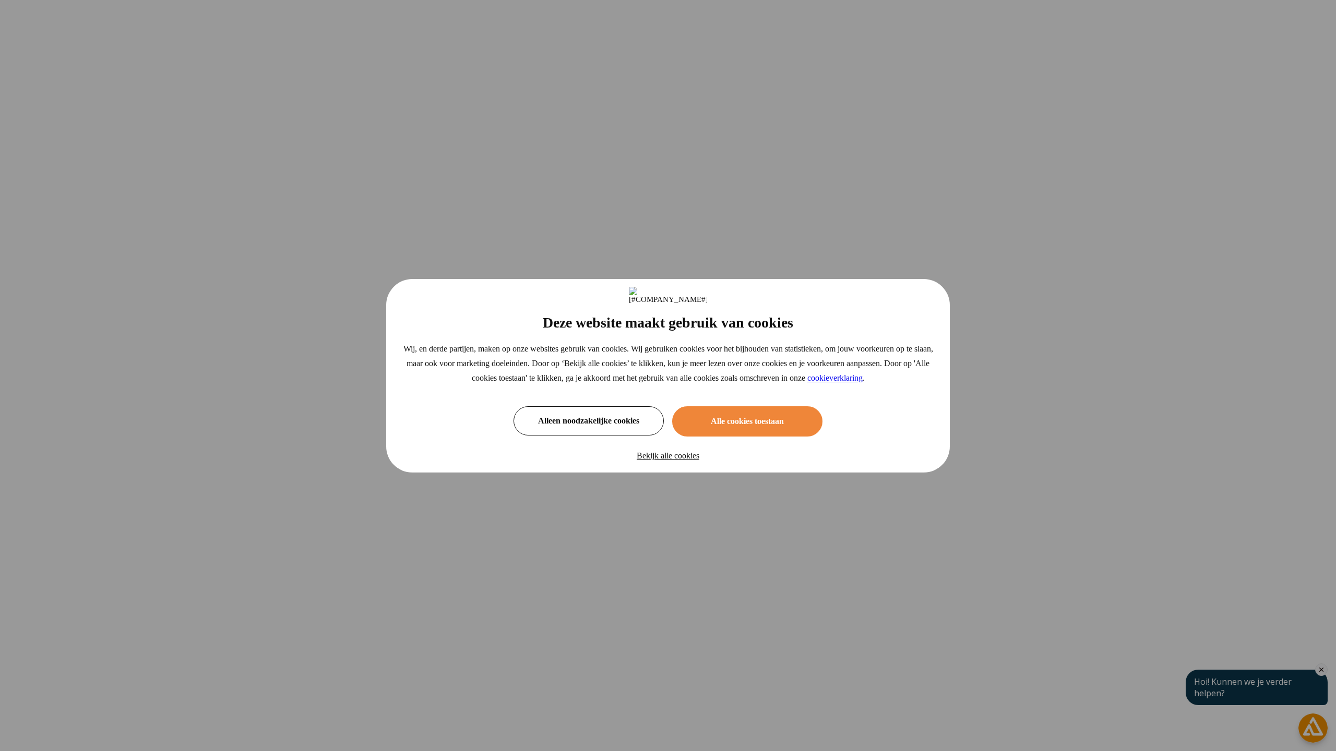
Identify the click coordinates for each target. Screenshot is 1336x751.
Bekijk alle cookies (668, 455)
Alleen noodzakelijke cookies (588, 420)
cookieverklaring (835, 377)
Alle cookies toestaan (747, 421)
